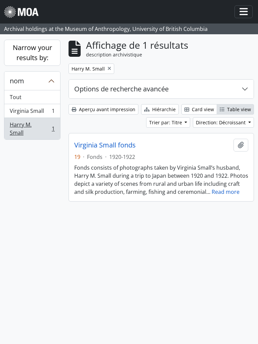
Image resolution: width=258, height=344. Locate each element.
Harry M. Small (32, 128)
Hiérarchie (163, 109)
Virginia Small (32, 112)
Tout (16, 97)
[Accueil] (24, 11)
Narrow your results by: (32, 52)
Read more (226, 192)
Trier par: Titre (166, 122)
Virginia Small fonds (105, 145)
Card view (202, 109)
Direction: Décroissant (221, 122)
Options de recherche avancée (121, 88)
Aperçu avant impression (106, 109)
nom (17, 80)
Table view (238, 109)
